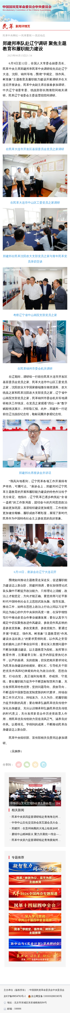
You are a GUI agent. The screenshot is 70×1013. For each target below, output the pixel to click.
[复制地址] (43, 764)
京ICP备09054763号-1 (15, 996)
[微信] (27, 764)
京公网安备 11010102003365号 (46, 996)
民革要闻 (26, 35)
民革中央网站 (10, 35)
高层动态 (40, 35)
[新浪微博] (18, 764)
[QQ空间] (35, 764)
